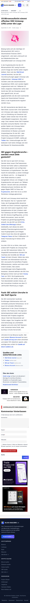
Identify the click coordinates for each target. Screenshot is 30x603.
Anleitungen (4, 582)
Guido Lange (15, 27)
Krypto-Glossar (5, 579)
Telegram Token (6, 236)
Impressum (12, 600)
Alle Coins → (4, 572)
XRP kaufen (4, 569)
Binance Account (15, 337)
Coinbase (3, 547)
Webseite (3, 439)
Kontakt (26, 600)
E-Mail (2, 434)
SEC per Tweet (9, 363)
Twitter (3, 140)
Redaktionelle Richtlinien (10, 384)
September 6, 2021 (6, 27)
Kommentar (4, 417)
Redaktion (4, 600)
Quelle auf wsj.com (10, 339)
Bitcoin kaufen (5, 562)
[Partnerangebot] (15, 484)
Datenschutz (19, 600)
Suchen (26, 457)
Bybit (2, 549)
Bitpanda (3, 552)
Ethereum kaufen (6, 564)
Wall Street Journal (10, 358)
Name (2, 430)
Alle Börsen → (5, 554)
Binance (3, 544)
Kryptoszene (5, 192)
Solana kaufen (5, 567)
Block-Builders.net (6, 589)
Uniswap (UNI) (17, 79)
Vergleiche (4, 584)
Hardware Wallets (6, 587)
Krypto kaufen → (7, 536)
